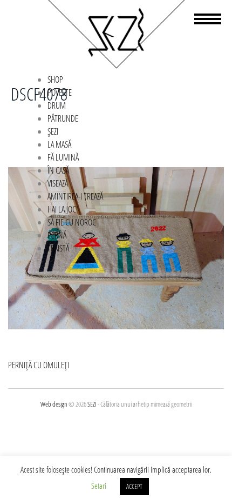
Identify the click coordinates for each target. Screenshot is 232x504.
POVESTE (59, 92)
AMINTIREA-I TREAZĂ (75, 196)
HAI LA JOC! (62, 209)
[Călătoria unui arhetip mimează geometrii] (116, 66)
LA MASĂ (59, 144)
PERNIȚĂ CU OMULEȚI (38, 365)
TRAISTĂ (58, 248)
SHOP (55, 79)
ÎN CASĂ (58, 170)
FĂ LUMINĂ (63, 157)
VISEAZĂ (57, 183)
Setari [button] (98, 485)
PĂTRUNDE (62, 118)
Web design (53, 404)
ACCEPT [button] (134, 486)
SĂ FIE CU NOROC (71, 222)
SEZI (92, 404)
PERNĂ (56, 235)
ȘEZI (52, 131)
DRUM (56, 105)
